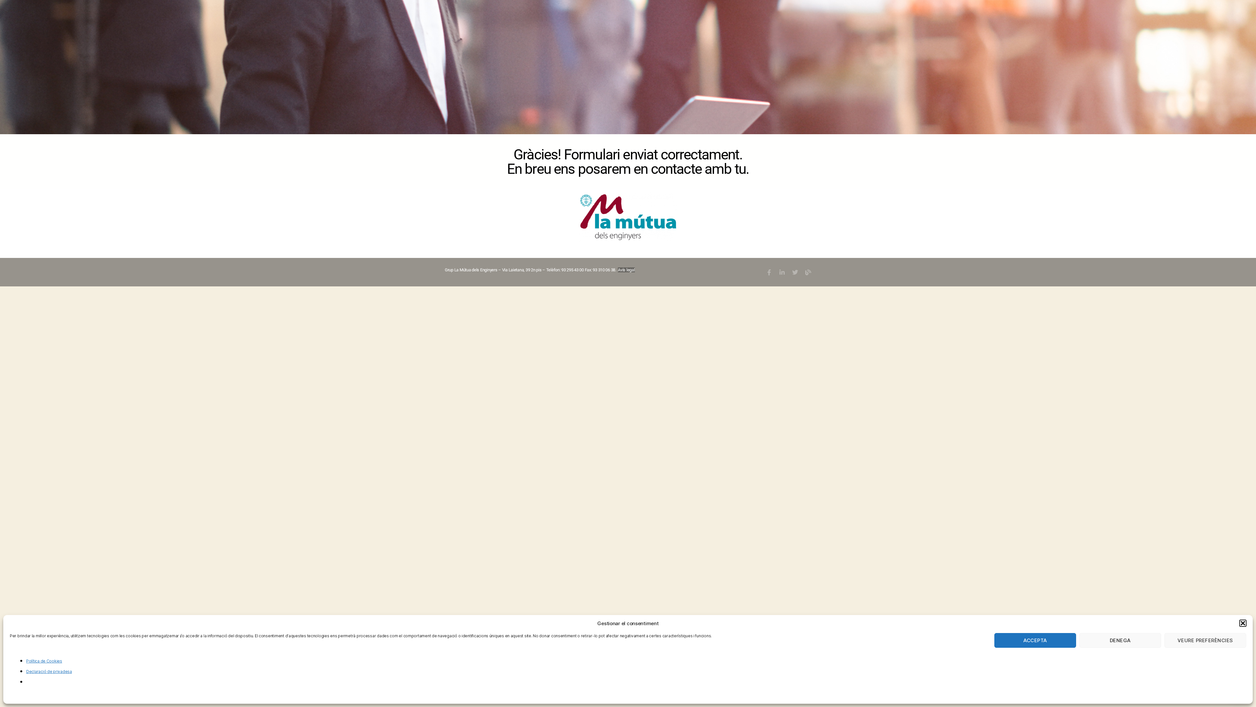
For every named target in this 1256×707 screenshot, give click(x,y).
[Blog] (808, 272)
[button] (1243, 623)
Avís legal (626, 269)
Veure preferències (1205, 640)
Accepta (1035, 640)
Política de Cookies (44, 661)
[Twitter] (795, 272)
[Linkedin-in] (782, 272)
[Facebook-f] (769, 272)
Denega (1120, 640)
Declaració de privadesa (49, 671)
